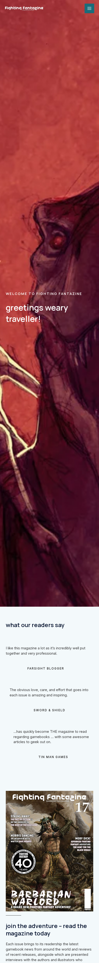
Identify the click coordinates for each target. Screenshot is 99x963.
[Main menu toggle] (89, 8)
